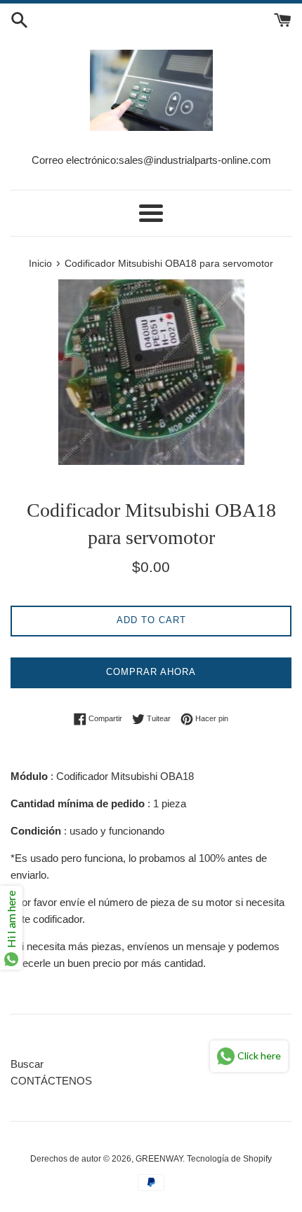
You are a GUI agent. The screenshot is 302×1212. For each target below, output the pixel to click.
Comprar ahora (151, 672)
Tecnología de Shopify (229, 1159)
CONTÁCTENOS (51, 1081)
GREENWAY (159, 1159)
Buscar (27, 1064)
